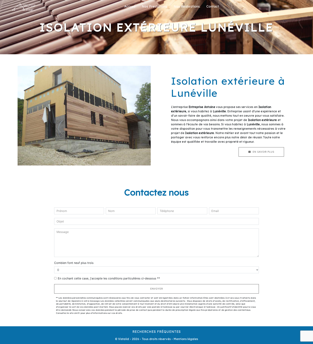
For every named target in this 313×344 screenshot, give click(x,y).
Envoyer (156, 288)
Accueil (129, 6)
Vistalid (123, 339)
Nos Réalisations (187, 6)
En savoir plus (263, 151)
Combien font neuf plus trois (73, 263)
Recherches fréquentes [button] (156, 332)
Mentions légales (185, 339)
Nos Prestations (154, 6)
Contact (212, 6)
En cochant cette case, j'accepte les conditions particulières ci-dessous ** (109, 278)
